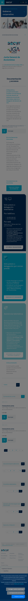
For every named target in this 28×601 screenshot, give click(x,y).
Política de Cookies (19, 584)
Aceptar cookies (19, 596)
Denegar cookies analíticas (16, 589)
